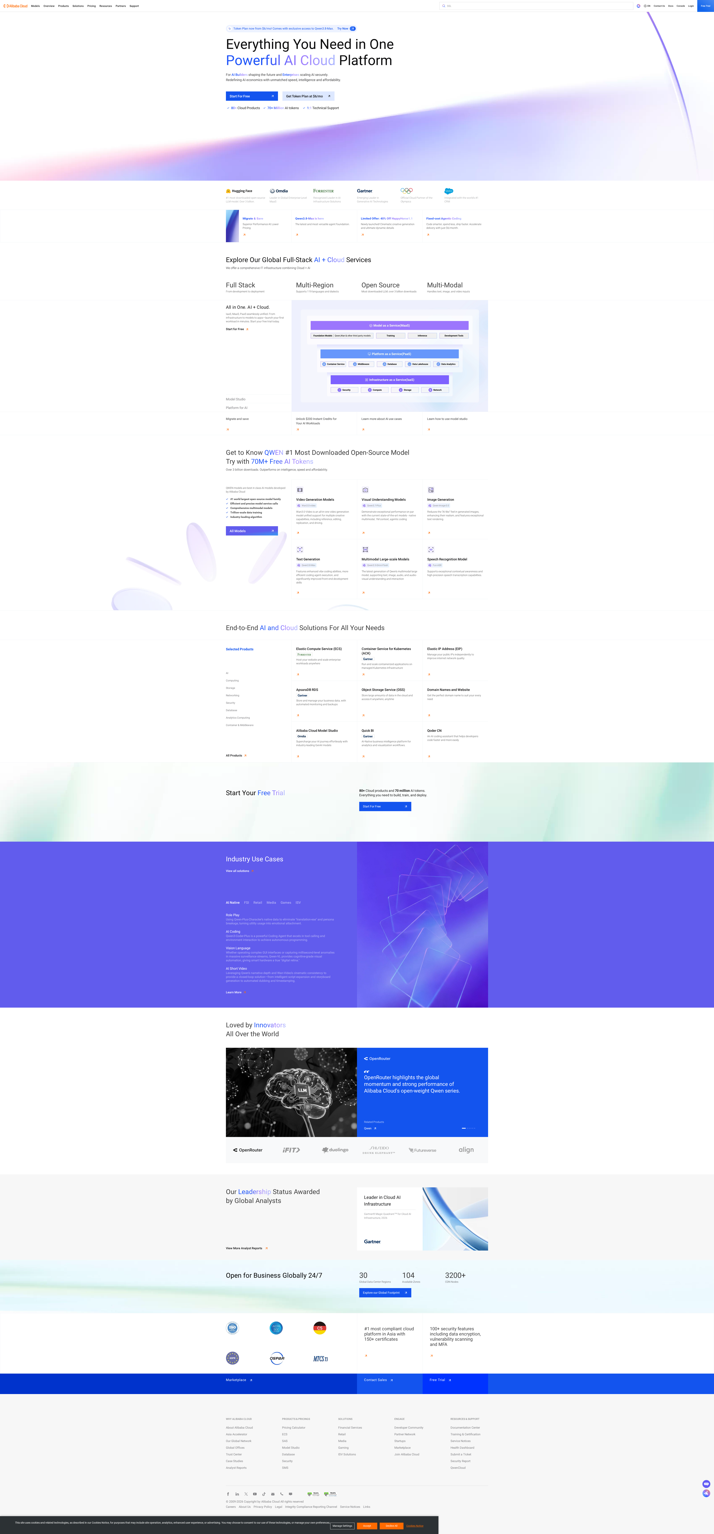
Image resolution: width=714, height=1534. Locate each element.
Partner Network (404, 1434)
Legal (278, 1507)
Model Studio (291, 1447)
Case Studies (234, 1461)
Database (288, 1454)
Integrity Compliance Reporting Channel (311, 1507)
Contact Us (659, 6)
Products (63, 5)
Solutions (78, 5)
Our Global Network (238, 1441)
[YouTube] (255, 1494)
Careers (231, 1507)
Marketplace (402, 1447)
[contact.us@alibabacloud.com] (273, 1494)
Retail (342, 1434)
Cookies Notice (414, 1525)
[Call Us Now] (281, 1494)
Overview (49, 5)
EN (648, 6)
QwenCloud (458, 1468)
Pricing (91, 5)
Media (342, 1441)
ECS (284, 1434)
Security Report (460, 1461)
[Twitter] (246, 1494)
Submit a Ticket (461, 1454)
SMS (285, 1468)
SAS (285, 1441)
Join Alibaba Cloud (406, 1454)
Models (35, 5)
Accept (367, 1525)
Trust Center (234, 1454)
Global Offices (235, 1447)
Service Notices (461, 1441)
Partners (121, 5)
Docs (670, 6)
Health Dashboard (462, 1447)
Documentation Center (465, 1427)
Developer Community (408, 1427)
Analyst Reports (236, 1468)
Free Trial (705, 6)
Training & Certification (465, 1434)
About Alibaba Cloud (239, 1427)
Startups (400, 1441)
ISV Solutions (347, 1454)
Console (681, 6)
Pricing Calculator (293, 1427)
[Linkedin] (237, 1494)
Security (287, 1461)
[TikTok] (264, 1494)
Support (134, 5)
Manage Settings (342, 1525)
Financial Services (350, 1427)
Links (366, 1507)
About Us (245, 1507)
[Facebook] (228, 1494)
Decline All (391, 1525)
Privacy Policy (263, 1507)
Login (691, 6)
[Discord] (290, 1494)
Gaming (343, 1447)
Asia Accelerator (236, 1434)
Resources (105, 5)
